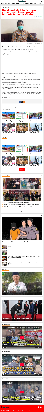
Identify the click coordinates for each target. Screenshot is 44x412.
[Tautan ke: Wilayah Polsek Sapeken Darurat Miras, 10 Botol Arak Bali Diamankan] (4, 247)
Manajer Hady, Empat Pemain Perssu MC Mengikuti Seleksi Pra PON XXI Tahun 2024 (19, 211)
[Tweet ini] (36, 16)
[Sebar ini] (34, 16)
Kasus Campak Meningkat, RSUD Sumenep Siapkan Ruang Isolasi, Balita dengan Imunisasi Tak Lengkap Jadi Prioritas (8, 121)
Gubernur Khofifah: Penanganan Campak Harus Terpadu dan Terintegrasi (35, 132)
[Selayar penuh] (40, 347)
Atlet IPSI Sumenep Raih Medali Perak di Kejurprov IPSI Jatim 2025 (16, 202)
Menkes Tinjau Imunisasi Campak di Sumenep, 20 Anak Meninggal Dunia (8, 132)
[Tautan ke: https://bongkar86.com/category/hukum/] (41, 215)
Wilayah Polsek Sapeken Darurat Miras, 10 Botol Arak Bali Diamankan (21, 245)
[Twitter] (22, 102)
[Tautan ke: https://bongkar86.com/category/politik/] (41, 269)
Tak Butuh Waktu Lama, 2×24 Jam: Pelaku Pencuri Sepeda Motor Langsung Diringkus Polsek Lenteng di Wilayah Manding (24, 257)
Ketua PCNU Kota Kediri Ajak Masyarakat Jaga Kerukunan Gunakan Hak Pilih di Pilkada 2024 (20, 291)
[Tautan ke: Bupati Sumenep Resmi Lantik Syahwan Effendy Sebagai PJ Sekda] (22, 310)
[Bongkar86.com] (22, 1)
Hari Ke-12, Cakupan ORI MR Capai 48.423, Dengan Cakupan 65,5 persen (21, 121)
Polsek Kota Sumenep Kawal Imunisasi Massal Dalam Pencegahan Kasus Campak (21, 132)
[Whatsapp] (40, 16)
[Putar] (3, 347)
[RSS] (24, 102)
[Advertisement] (22, 64)
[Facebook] (20, 102)
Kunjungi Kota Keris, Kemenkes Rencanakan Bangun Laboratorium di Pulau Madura (35, 121)
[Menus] (2, 1)
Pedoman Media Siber (20, 410)
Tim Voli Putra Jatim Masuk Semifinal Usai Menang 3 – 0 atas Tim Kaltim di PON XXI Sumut (21, 208)
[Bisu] (38, 347)
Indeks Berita (27, 410)
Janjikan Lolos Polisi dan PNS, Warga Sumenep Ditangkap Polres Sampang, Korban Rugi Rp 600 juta (25, 263)
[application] (22, 337)
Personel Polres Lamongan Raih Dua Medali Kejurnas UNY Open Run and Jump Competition (21, 204)
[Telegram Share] (38, 16)
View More (22, 169)
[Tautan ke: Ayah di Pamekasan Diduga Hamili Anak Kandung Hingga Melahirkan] (22, 228)
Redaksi (13, 410)
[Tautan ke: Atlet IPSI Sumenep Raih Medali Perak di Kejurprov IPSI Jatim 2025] (22, 189)
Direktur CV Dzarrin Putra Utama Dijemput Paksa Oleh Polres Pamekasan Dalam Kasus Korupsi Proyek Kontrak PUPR (24, 251)
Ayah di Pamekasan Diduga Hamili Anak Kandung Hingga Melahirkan (17, 241)
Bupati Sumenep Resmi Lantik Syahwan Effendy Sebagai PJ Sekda (17, 318)
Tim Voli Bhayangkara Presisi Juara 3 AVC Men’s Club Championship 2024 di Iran (19, 206)
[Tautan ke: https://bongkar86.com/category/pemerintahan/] (41, 298)
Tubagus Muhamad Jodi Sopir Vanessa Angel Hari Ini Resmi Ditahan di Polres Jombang (11, 105)
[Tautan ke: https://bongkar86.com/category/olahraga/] (41, 175)
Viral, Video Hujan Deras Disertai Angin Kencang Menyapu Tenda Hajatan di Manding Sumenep (33, 105)
